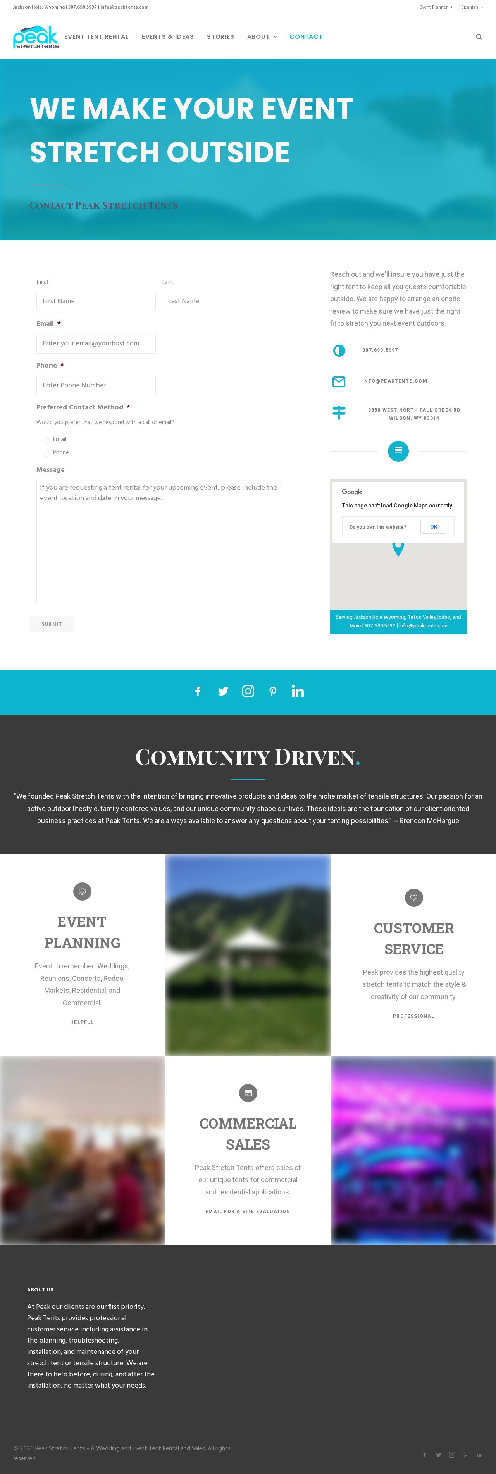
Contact (306, 36)
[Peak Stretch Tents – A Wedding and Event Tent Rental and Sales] (36, 36)
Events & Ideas (168, 36)
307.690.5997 (82, 7)
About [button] (258, 36)
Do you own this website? (378, 527)
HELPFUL (82, 1022)
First (43, 282)
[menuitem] (438, 7)
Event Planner (434, 7)
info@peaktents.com (124, 7)
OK (433, 527)
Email (59, 440)
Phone (61, 453)
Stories (220, 36)
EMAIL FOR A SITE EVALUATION (247, 1211)
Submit (51, 624)
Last (168, 282)
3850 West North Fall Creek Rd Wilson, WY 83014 (415, 414)
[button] (479, 37)
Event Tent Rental (96, 36)
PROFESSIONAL (413, 1016)
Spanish (469, 7)
